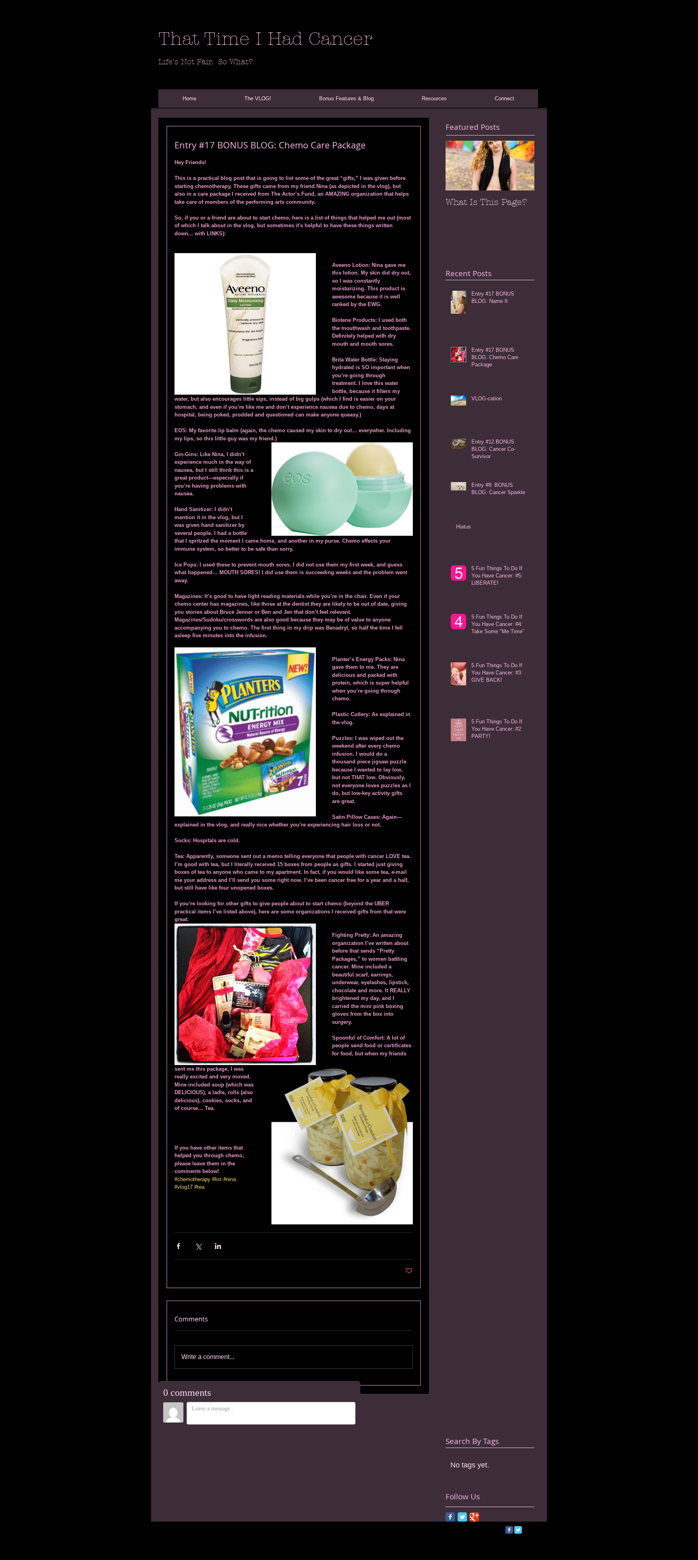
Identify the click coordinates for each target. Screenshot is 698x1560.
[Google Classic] (474, 1517)
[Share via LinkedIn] (218, 1246)
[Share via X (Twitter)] (198, 1246)
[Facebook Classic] (450, 1517)
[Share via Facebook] (178, 1246)
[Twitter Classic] (462, 1517)
